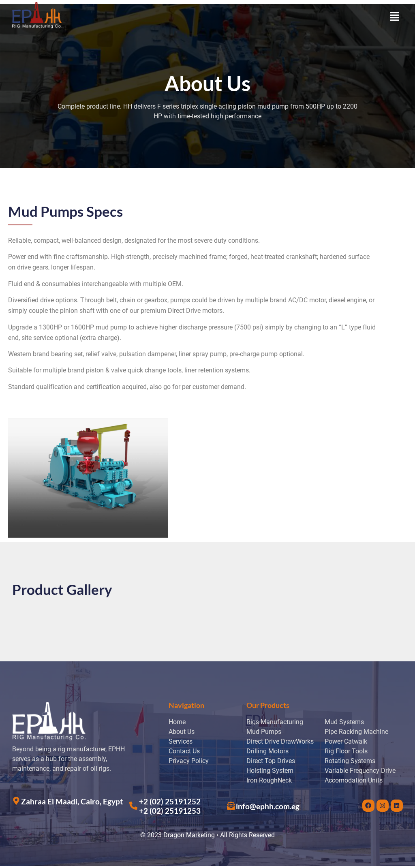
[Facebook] (368, 806)
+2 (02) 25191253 (170, 810)
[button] (395, 17)
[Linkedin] (397, 806)
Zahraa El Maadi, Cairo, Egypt (72, 801)
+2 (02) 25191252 (170, 801)
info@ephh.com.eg (267, 806)
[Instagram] (382, 806)
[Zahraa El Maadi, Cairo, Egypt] (16, 801)
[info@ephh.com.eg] (231, 806)
